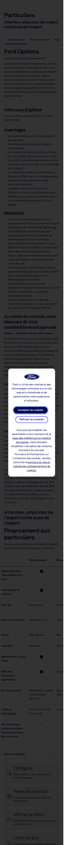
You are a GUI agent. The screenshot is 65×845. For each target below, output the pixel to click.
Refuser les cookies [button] (32, 419)
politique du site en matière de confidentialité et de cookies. (31, 466)
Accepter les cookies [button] (30, 410)
